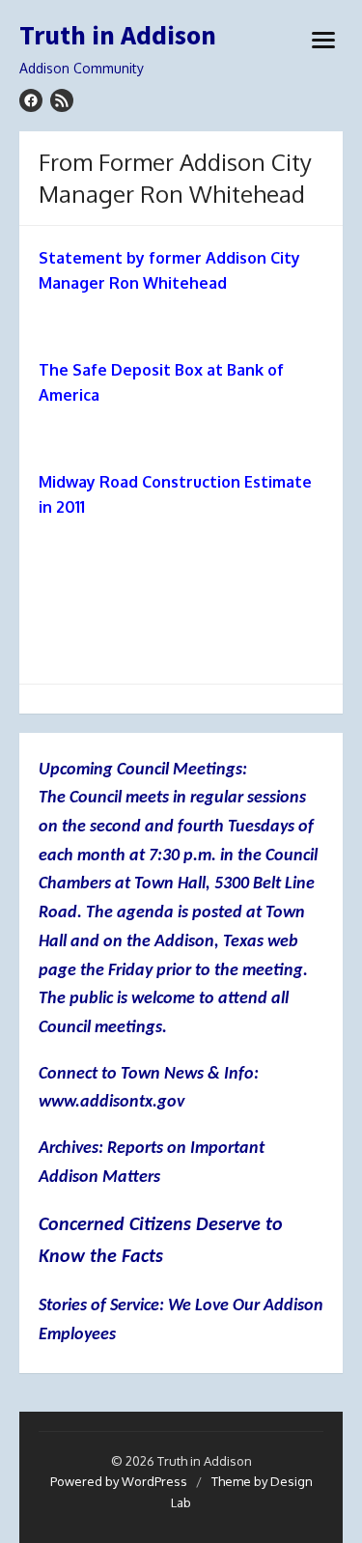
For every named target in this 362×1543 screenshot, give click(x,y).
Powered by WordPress (118, 1481)
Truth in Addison (117, 35)
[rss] (61, 100)
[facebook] (30, 100)
